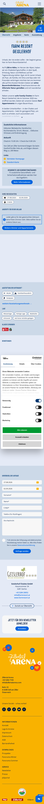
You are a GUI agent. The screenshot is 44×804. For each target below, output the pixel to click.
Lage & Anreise (8, 729)
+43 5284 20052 (22, 592)
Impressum (6, 732)
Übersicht (6, 35)
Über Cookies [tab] (36, 364)
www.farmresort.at (22, 597)
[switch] (38, 407)
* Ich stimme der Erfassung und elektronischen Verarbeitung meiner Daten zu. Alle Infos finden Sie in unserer (24, 542)
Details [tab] (22, 364)
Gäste (9, 202)
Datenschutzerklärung (26, 545)
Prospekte (6, 753)
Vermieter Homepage (15, 159)
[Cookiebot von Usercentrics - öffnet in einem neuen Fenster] (32, 358)
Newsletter (6, 770)
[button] (22, 117)
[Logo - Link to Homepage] (22, 3)
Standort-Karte (13, 162)
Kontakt (5, 725)
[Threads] (24, 709)
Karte (26, 35)
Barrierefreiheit (8, 743)
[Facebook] (9, 709)
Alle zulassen (22, 430)
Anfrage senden (22, 551)
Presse (5, 774)
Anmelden (22, 628)
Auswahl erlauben (22, 437)
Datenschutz (7, 736)
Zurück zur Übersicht (23, 606)
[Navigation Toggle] (39, 3)
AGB (4, 740)
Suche (4, 3)
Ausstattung (37, 35)
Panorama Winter (9, 757)
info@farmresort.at (22, 595)
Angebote (17, 35)
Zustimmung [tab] (8, 364)
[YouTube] (19, 709)
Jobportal (6, 778)
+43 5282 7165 (8, 680)
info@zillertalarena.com (11, 682)
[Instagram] (4, 709)
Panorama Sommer (10, 760)
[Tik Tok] (14, 709)
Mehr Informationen (22, 182)
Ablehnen (22, 444)
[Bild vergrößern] (22, 20)
